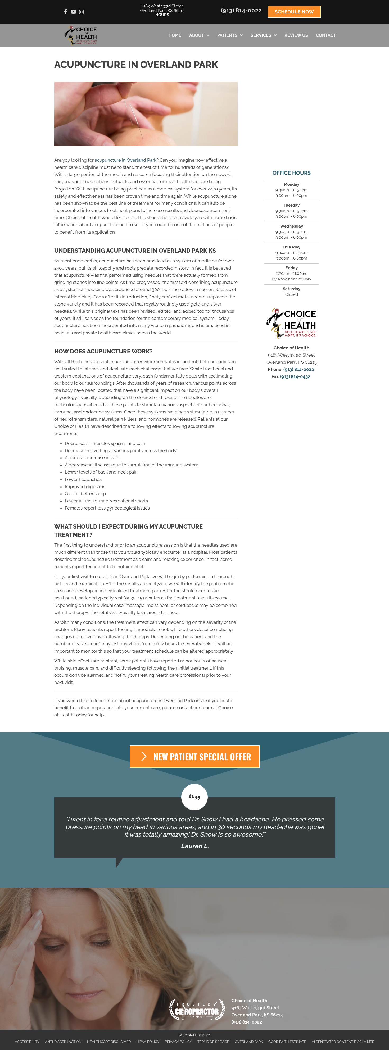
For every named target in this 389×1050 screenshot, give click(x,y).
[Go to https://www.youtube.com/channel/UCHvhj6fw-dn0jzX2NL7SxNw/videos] (73, 12)
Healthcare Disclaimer (109, 1042)
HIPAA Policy (147, 1042)
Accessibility (27, 1042)
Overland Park (249, 1042)
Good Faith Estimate (287, 1042)
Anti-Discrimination (63, 1042)
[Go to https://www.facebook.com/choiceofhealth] (65, 12)
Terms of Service (213, 1042)
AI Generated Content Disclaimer (343, 1042)
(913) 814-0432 (295, 376)
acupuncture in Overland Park (125, 160)
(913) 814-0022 (241, 10)
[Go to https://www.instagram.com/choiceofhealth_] (81, 12)
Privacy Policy (178, 1042)
